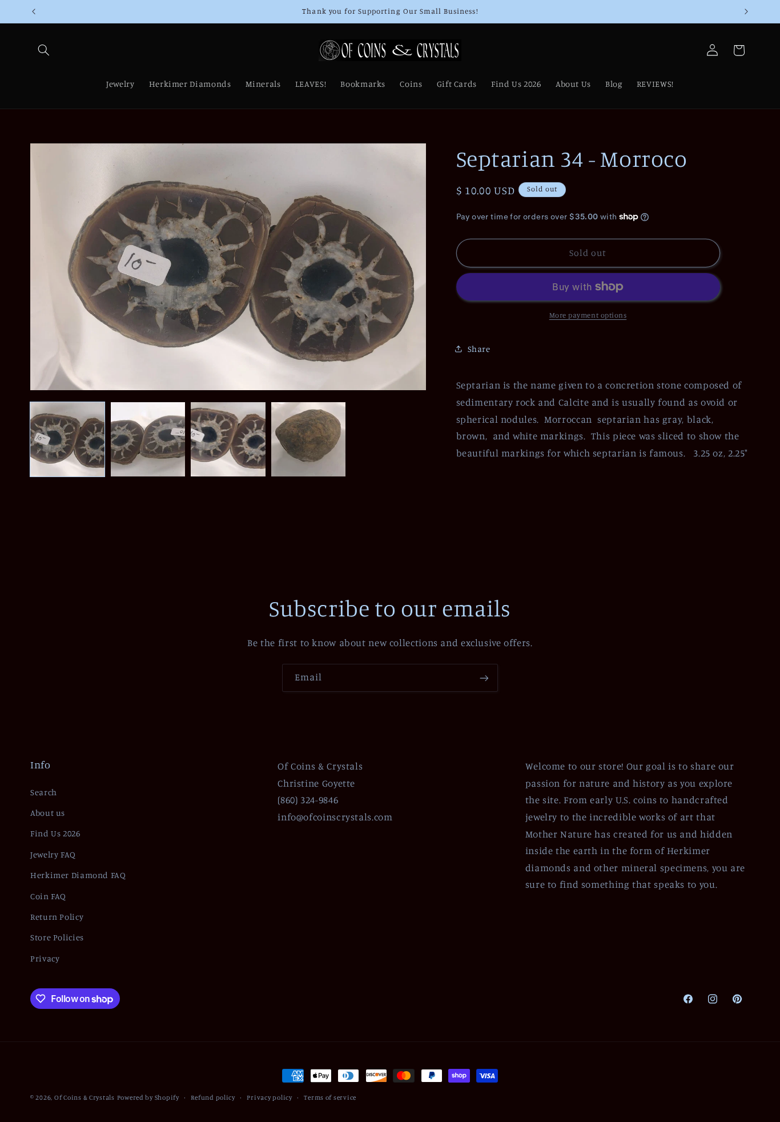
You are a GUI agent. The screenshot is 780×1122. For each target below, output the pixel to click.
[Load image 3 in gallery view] (228, 439)
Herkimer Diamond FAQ (78, 875)
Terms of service (330, 1097)
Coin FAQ (48, 896)
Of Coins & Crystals (84, 1097)
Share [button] (479, 349)
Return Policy (56, 916)
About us (47, 813)
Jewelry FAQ (53, 854)
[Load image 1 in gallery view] (67, 439)
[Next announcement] (746, 11)
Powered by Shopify (148, 1097)
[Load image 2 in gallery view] (148, 439)
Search (43, 792)
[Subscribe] (484, 678)
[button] (43, 50)
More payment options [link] (588, 315)
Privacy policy (269, 1097)
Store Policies (57, 937)
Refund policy (213, 1097)
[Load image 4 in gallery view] (308, 439)
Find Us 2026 (55, 833)
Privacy (44, 958)
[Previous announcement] (33, 11)
